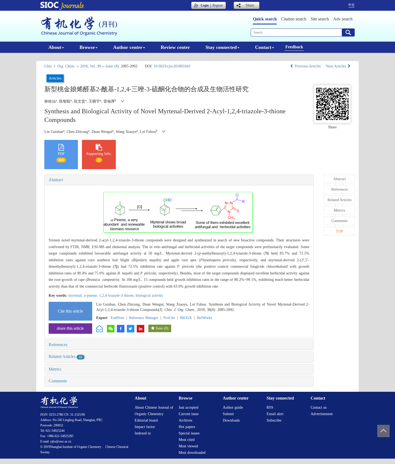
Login (205, 5)
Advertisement (322, 414)
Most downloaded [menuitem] (192, 453)
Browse (87, 47)
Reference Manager (143, 318)
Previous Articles (308, 66)
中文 (351, 5)
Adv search (343, 19)
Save (159, 328)
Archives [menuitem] (185, 420)
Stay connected (221, 47)
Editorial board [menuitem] (146, 420)
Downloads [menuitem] (231, 420)
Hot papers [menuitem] (187, 427)
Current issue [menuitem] (189, 414)
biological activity (149, 295)
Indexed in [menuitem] (143, 433)
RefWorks (204, 318)
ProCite (169, 318)
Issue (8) (112, 66)
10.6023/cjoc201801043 (172, 66)
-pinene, (91, 295)
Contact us (318, 407)
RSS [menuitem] (270, 407)
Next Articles (336, 66)
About (54, 47)
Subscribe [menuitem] (274, 420)
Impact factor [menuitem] (145, 427)
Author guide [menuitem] (233, 407)
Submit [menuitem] (228, 414)
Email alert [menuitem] (275, 414)
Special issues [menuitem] (189, 433)
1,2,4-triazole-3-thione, (117, 295)
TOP (339, 231)
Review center (175, 47)
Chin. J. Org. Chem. (59, 66)
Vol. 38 (95, 66)
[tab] (179, 180)
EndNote (117, 318)
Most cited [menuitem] (187, 440)
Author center (127, 47)
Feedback (294, 47)
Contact (263, 47)
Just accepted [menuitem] (188, 407)
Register (218, 5)
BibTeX (186, 318)
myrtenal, (76, 295)
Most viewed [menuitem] (188, 446)
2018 (84, 66)
